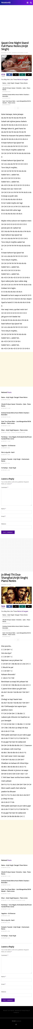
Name (3, 508)
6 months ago (6, 85)
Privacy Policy (24, 1010)
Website (3, 524)
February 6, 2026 (6, 463)
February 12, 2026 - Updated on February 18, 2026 (13, 432)
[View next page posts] (18, 108)
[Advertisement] (16, 24)
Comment (4, 487)
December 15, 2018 (6, 584)
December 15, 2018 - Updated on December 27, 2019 (14, 52)
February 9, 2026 (6, 447)
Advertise (17, 1010)
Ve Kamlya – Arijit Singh (8, 468)
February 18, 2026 (6, 417)
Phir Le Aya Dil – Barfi (7, 452)
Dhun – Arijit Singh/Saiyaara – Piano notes (14, 430)
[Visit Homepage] (6, 2)
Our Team (10, 1010)
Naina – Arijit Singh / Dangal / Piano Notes (15, 83)
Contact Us (16, 1012)
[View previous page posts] (15, 108)
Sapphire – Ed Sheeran (8, 445)
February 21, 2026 (6, 408)
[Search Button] (31, 2)
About (4, 1010)
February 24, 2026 (6, 399)
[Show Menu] (27, 2)
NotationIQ (18, 1021)
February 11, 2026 (6, 441)
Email (3, 516)
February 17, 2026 (6, 425)
